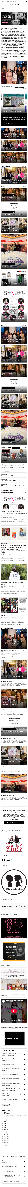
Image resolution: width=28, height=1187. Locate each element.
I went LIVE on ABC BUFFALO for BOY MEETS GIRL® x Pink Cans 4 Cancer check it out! (14, 318)
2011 (5, 1140)
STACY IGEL (14, 5)
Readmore (6, 120)
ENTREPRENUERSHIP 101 (6, 492)
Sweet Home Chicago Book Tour (11, 148)
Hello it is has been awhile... (10, 108)
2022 (5, 1121)
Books (10, 628)
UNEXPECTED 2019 (7, 615)
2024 (5, 1118)
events (4, 279)
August (7, 1113)
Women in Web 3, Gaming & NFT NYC (13, 180)
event (8, 166)
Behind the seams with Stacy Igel (9, 106)
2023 (5, 1120)
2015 (5, 1132)
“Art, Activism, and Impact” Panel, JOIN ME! (12, 486)
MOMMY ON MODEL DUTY (8, 481)
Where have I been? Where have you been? (12, 476)
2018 (5, 1127)
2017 (5, 1129)
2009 (5, 1144)
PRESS (3, 186)
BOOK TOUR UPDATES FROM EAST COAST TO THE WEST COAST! (12, 229)
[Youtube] (8, 1)
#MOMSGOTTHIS (15, 447)
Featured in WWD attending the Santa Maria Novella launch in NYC (12, 283)
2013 (5, 1136)
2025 (5, 1112)
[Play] (2, 1)
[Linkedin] (5, 1)
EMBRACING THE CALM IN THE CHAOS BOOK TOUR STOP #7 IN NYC (13, 340)
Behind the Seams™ (18, 87)
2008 (5, 1145)
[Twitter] (13, 1)
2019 (5, 1125)
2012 (5, 1138)
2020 (5, 1123)
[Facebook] (15, 1)
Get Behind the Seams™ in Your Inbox (14, 822)
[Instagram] (11, 1)
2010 (5, 1142)
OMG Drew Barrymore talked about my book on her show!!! (12, 198)
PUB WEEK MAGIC (7, 266)
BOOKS (3, 325)
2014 (5, 1134)
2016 (5, 1131)
